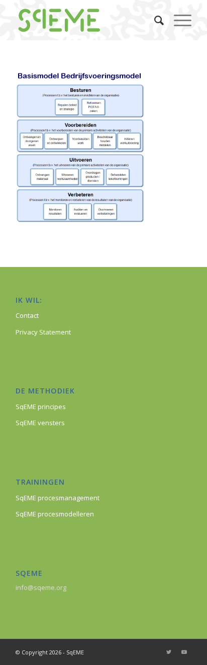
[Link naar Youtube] (183, 651)
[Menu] (177, 20)
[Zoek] (154, 20)
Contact (27, 315)
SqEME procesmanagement (57, 497)
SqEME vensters (40, 422)
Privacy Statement (43, 332)
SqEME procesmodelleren (55, 513)
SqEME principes (41, 406)
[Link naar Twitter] (168, 651)
